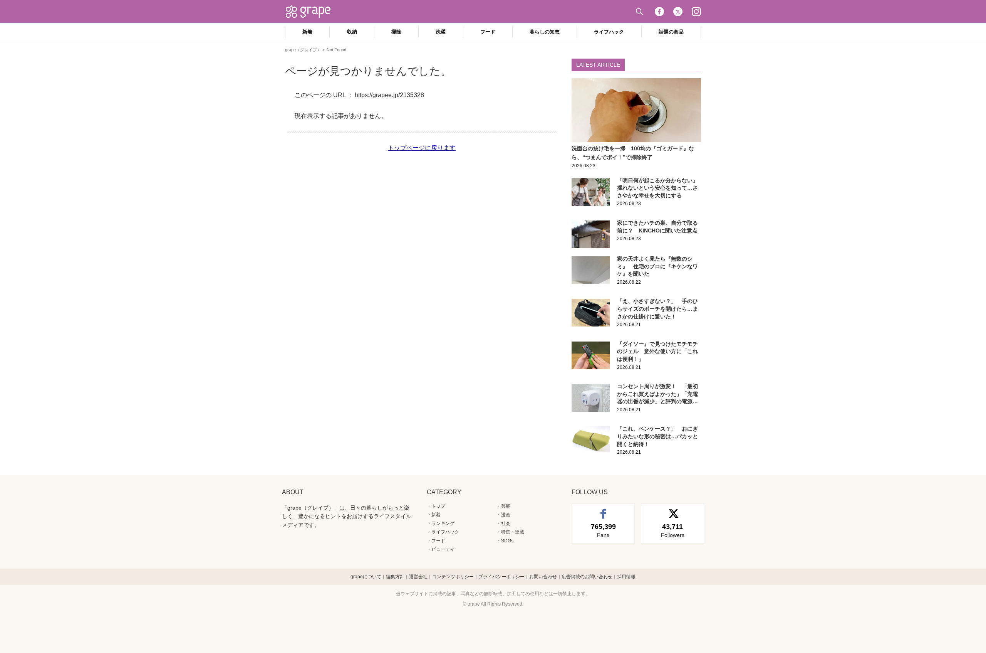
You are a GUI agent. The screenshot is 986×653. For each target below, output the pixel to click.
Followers (672, 530)
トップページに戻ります (422, 148)
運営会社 (418, 576)
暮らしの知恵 (545, 32)
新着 (307, 32)
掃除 (396, 32)
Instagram (696, 11)
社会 (505, 523)
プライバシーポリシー (501, 576)
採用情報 (626, 576)
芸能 (505, 506)
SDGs (507, 541)
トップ (438, 506)
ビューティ (442, 549)
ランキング (442, 523)
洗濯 (441, 32)
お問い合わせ (543, 576)
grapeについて (365, 576)
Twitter (677, 11)
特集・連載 (512, 532)
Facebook (659, 11)
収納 (352, 32)
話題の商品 (671, 32)
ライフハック (609, 32)
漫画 (505, 514)
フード (487, 32)
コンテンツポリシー (453, 576)
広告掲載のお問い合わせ (587, 576)
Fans (603, 530)
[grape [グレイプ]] (312, 11)
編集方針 (395, 576)
